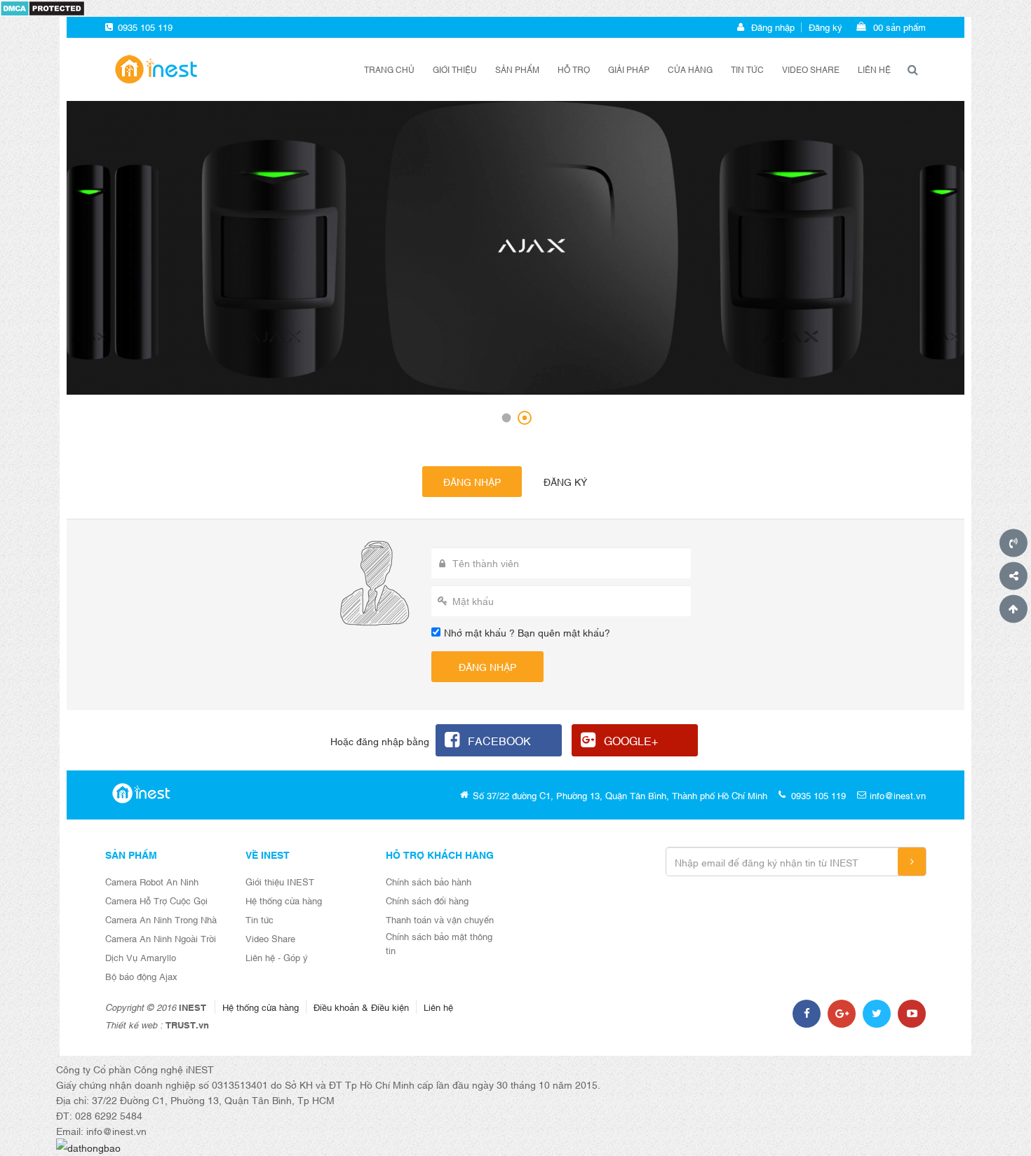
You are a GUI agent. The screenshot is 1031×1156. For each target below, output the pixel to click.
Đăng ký (825, 26)
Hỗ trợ (574, 69)
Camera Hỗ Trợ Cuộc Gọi (156, 900)
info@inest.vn (898, 795)
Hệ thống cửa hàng (283, 900)
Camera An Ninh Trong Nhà (161, 919)
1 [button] (506, 418)
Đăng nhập (773, 26)
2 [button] (525, 418)
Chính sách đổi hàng (427, 900)
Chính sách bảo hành (428, 881)
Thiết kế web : (134, 1024)
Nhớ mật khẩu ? (479, 632)
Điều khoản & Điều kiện (361, 1006)
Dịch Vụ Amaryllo (140, 957)
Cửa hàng (690, 69)
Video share (811, 69)
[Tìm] (912, 69)
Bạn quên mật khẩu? (564, 632)
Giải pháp (628, 69)
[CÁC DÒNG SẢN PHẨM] (154, 67)
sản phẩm (899, 26)
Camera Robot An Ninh (151, 881)
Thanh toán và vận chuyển (440, 919)
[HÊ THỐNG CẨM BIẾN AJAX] (515, 248)
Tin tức (747, 69)
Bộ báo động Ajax (141, 976)
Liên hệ (874, 69)
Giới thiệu (455, 69)
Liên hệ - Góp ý (276, 957)
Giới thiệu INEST (279, 881)
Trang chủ (389, 69)
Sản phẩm (517, 69)
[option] (515, 248)
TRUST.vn (187, 1024)
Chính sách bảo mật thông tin (439, 943)
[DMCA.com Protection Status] (42, 6)
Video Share (270, 938)
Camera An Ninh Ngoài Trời (160, 938)
